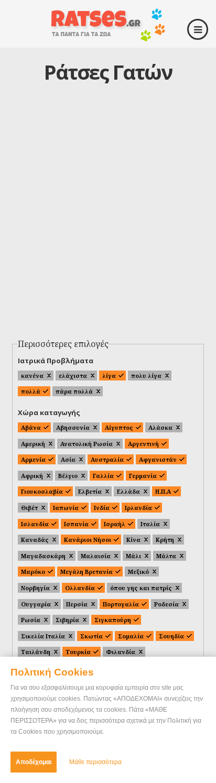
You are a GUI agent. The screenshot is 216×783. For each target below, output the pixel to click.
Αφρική (32, 476)
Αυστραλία (107, 459)
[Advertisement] (108, 221)
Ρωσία (30, 620)
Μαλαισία (96, 556)
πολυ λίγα (146, 375)
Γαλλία (103, 476)
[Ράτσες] (108, 37)
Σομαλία (131, 636)
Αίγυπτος (119, 427)
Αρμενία (33, 459)
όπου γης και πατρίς (141, 588)
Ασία (68, 459)
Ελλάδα (128, 491)
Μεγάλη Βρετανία (86, 571)
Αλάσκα (160, 427)
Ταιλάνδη (35, 652)
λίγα (109, 375)
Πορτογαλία (121, 604)
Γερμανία (143, 476)
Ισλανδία (35, 524)
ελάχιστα (73, 375)
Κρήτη (165, 539)
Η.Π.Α (163, 491)
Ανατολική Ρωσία (86, 444)
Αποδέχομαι (33, 762)
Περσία (77, 604)
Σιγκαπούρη (112, 620)
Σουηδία (171, 636)
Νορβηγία (35, 588)
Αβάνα (31, 427)
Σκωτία (91, 636)
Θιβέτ (29, 508)
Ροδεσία (166, 604)
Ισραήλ (114, 524)
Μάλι (133, 556)
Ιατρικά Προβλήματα (55, 360)
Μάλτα (166, 556)
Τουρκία (78, 652)
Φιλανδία (120, 652)
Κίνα (133, 539)
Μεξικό (138, 571)
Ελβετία (90, 491)
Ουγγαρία (36, 604)
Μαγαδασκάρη (43, 556)
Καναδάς (35, 539)
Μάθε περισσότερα (95, 762)
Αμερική (33, 444)
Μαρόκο (33, 571)
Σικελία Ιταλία (43, 636)
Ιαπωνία (66, 508)
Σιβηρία (67, 620)
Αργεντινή (143, 444)
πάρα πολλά (74, 391)
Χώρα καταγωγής (49, 412)
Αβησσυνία (73, 427)
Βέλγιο (68, 476)
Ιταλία (150, 524)
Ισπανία (76, 524)
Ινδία (102, 508)
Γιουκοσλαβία (42, 491)
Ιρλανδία (138, 508)
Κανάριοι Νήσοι (87, 539)
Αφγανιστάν (158, 459)
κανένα (32, 375)
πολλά (30, 391)
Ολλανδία (80, 588)
